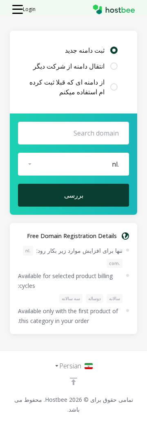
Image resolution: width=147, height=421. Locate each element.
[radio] (114, 50)
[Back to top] (73, 381)
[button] (73, 164)
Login (29, 9)
